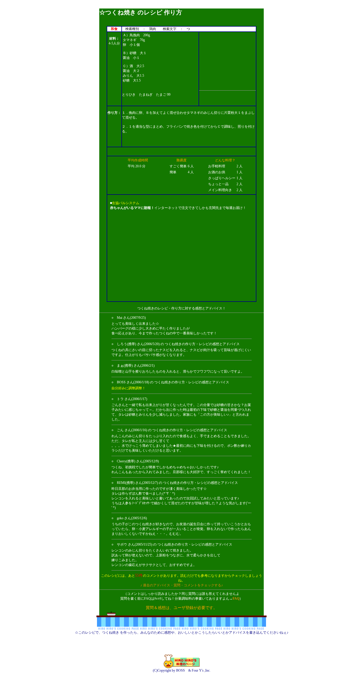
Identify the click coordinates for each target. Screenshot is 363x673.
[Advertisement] (181, 6)
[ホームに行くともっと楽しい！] (182, 667)
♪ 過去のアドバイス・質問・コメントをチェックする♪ (181, 585)
